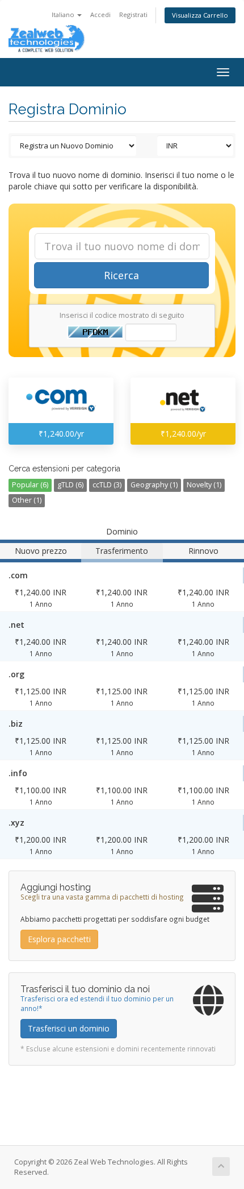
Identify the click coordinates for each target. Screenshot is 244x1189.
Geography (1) (154, 485)
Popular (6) (30, 485)
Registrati (133, 14)
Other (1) (26, 500)
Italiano (64, 14)
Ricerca (121, 275)
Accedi (100, 14)
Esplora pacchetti (59, 939)
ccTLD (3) (106, 485)
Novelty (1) (204, 485)
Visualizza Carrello (200, 15)
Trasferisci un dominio (69, 1028)
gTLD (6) (70, 485)
